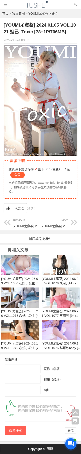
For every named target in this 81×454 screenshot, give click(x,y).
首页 (5, 13)
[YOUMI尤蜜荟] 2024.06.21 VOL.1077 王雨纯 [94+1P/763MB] (60, 315)
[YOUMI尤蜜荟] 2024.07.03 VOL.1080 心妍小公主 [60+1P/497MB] (19, 283)
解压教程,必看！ (40, 239)
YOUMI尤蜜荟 (38, 13)
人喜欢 (17, 208)
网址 (47, 390)
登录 (17, 175)
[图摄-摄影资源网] (40, 6)
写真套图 (18, 13)
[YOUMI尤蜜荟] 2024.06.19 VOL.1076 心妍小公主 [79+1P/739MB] (19, 348)
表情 (71, 430)
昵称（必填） (53, 369)
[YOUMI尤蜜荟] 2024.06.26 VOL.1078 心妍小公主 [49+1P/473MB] (19, 315)
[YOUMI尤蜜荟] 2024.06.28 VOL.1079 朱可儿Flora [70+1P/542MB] (60, 283)
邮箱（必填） (53, 379)
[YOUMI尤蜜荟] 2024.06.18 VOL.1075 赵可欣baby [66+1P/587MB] (61, 348)
